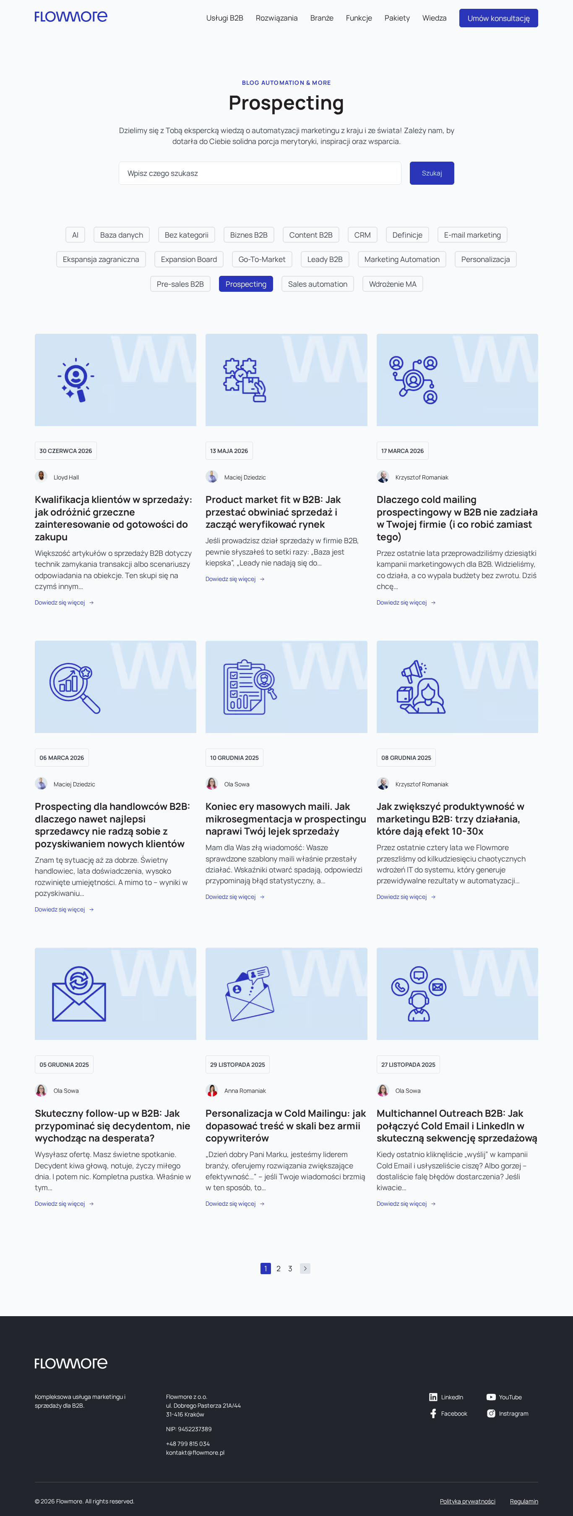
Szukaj (432, 173)
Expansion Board (189, 259)
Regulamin (524, 1501)
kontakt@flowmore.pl (195, 1452)
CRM (362, 235)
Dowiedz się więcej (60, 602)
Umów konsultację (499, 18)
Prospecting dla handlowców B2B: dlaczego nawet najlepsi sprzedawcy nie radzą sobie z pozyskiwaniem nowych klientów (112, 825)
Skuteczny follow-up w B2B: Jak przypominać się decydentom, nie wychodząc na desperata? (112, 1126)
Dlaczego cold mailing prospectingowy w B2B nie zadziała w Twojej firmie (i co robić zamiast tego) (457, 518)
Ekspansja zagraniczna (101, 259)
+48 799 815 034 (188, 1444)
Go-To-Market (262, 259)
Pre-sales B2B (180, 284)
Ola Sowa (237, 784)
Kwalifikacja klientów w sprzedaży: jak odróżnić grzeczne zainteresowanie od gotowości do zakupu (114, 518)
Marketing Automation (402, 259)
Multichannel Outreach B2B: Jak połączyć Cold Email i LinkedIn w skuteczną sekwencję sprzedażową (457, 1126)
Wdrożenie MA (393, 284)
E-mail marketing (472, 235)
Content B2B (311, 235)
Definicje (407, 235)
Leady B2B (325, 259)
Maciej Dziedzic (245, 477)
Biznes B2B (249, 235)
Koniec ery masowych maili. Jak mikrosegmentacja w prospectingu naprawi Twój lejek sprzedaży (286, 819)
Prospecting (246, 284)
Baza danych (121, 235)
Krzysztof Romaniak (422, 477)
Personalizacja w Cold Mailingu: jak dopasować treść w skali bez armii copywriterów (286, 1126)
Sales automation (317, 284)
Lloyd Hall (66, 477)
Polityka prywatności (467, 1501)
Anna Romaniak (245, 1090)
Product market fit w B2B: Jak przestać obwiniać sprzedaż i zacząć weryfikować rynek (273, 512)
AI (75, 235)
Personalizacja (485, 259)
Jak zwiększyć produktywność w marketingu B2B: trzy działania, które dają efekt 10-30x (450, 819)
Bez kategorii (186, 235)
